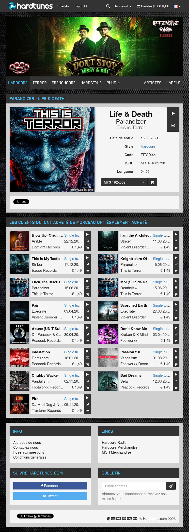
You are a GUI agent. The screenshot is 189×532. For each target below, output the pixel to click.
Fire (35, 398)
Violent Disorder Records (140, 246)
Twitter (52, 495)
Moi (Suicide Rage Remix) (142, 282)
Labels (174, 82)
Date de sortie (121, 137)
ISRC (129, 162)
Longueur (125, 171)
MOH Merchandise (116, 452)
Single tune (73, 235)
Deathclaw (128, 287)
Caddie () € (154, 6)
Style (129, 146)
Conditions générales (29, 457)
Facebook (51, 485)
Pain (35, 305)
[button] (108, 6)
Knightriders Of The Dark (142, 258)
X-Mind (142, 334)
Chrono (62, 334)
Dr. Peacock (42, 334)
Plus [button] (112, 82)
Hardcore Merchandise (120, 447)
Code (129, 154)
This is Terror (131, 127)
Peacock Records (46, 340)
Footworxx (128, 340)
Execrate (39, 311)
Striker (125, 241)
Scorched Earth (133, 305)
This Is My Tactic (46, 258)
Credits (63, 6)
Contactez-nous (25, 447)
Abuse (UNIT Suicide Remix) (56, 328)
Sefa (124, 381)
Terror (40, 82)
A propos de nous (27, 442)
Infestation (41, 352)
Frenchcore (64, 82)
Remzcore (40, 357)
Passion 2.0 (130, 352)
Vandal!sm (128, 357)
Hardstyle (91, 82)
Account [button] (122, 6)
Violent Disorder (133, 316)
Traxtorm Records (46, 410)
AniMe (37, 241)
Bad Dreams (131, 375)
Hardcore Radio (114, 442)
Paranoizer (131, 120)
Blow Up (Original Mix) (51, 235)
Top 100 (80, 6)
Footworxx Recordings (138, 363)
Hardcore (18, 82)
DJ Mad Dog (42, 404)
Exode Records (44, 270)
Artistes (153, 82)
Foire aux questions (28, 452)
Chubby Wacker (45, 375)
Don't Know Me (133, 328)
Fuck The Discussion (50, 282)
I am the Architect (135, 235)
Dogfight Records (46, 246)
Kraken (126, 334)
